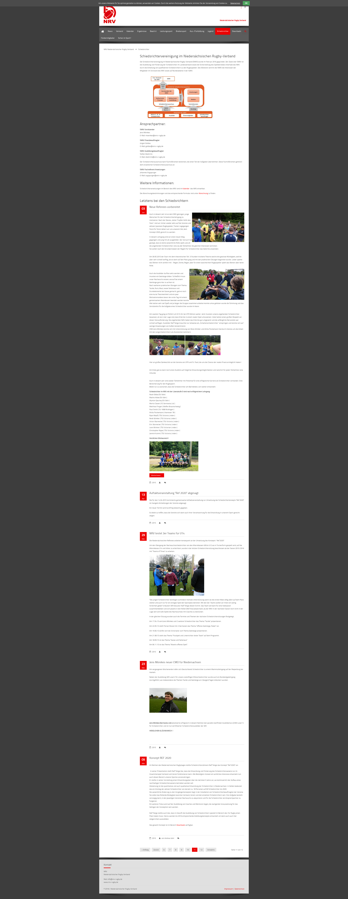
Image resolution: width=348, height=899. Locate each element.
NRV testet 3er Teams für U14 (167, 533)
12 (201, 850)
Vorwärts (211, 850)
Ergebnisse (141, 31)
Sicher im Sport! (124, 38)
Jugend (210, 31)
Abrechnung (203, 193)
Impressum (228, 889)
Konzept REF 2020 (160, 758)
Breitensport (181, 31)
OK (246, 3)
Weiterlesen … (155, 475)
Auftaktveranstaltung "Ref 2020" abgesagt (173, 493)
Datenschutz (239, 889)
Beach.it (153, 31)
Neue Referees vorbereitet (164, 207)
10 (188, 850)
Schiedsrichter (223, 31)
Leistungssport (166, 31)
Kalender (130, 31)
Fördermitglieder (108, 38)
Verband (119, 31)
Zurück (156, 850)
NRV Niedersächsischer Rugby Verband (119, 49)
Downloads (236, 31)
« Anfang (145, 850)
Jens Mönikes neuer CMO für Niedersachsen (175, 662)
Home (101, 29)
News (110, 31)
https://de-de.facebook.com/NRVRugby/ (245, 7)
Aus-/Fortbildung (197, 31)
